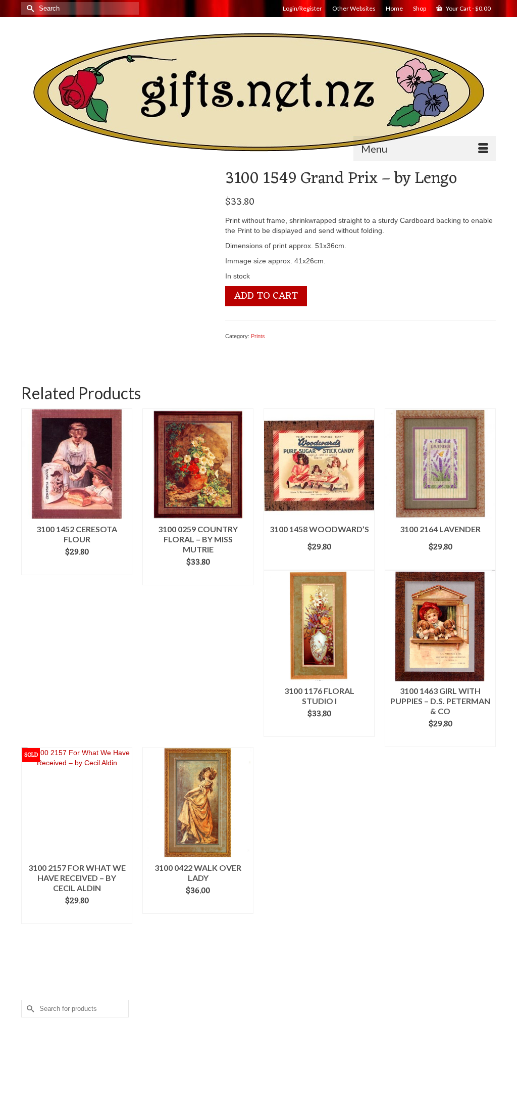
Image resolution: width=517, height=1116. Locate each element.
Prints (258, 336)
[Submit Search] (28, 8)
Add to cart (266, 296)
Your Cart (468, 8)
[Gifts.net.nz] (258, 93)
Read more (76, 916)
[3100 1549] (115, 263)
